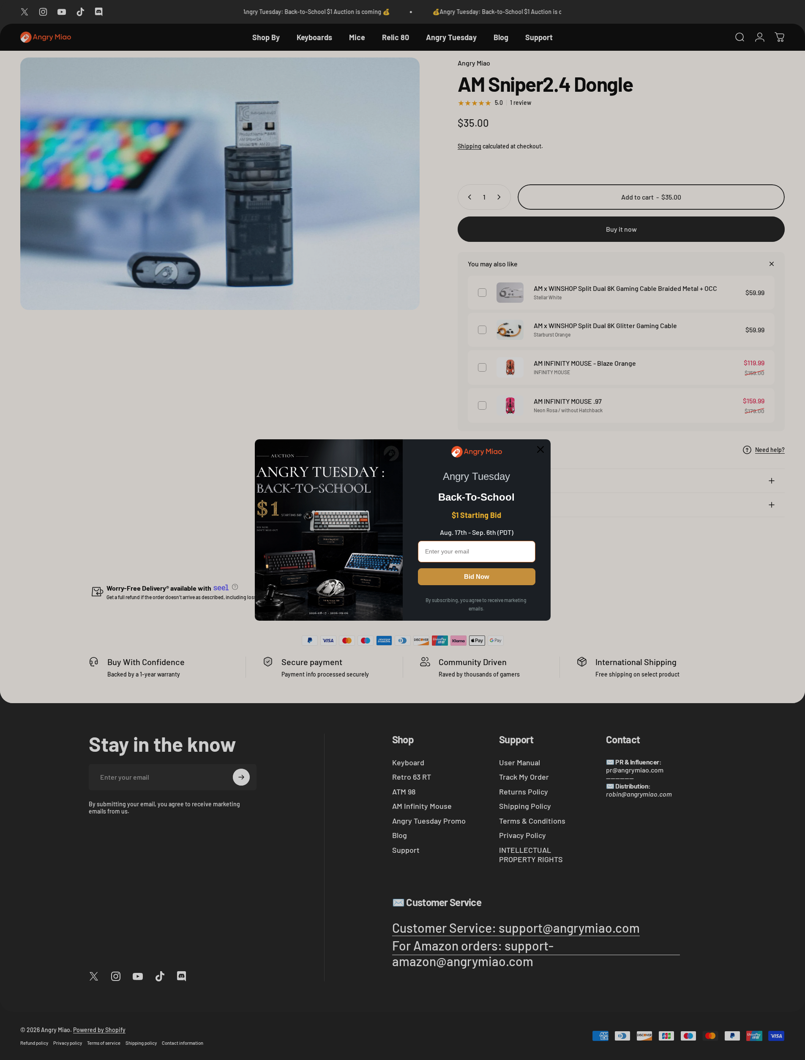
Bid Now (476, 576)
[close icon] (540, 449)
